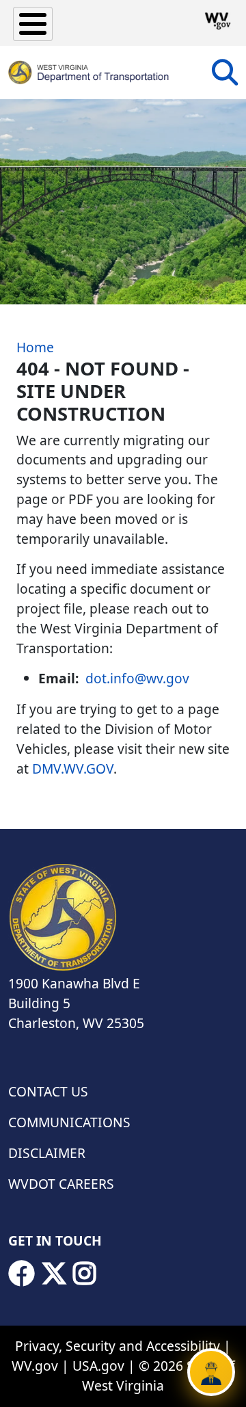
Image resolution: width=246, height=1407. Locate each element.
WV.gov (35, 1365)
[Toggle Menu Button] (33, 24)
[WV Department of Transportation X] (54, 1273)
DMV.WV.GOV (72, 768)
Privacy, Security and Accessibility (117, 1346)
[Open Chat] (211, 1372)
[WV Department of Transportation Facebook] (21, 1273)
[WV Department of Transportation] (88, 72)
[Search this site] (225, 77)
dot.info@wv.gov (137, 678)
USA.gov (98, 1365)
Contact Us (48, 1091)
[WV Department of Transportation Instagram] (84, 1273)
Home (35, 347)
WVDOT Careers (61, 1183)
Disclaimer (46, 1153)
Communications (69, 1122)
